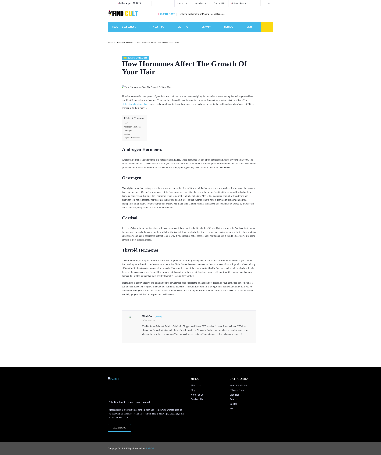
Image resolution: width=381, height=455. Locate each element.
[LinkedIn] (263, 3)
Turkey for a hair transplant (134, 104)
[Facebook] (252, 3)
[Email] (269, 3)
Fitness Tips (156, 26)
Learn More (119, 428)
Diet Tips (183, 26)
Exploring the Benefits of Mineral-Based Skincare (202, 14)
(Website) (158, 317)
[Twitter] (258, 3)
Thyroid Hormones (132, 137)
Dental (228, 26)
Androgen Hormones (132, 127)
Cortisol (127, 134)
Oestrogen (128, 130)
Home (110, 43)
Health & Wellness (124, 26)
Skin (249, 26)
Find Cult (150, 448)
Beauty (206, 26)
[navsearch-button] (267, 27)
